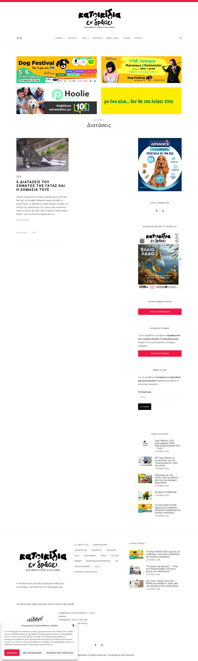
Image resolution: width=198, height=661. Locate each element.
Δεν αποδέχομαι (32, 652)
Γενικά (59, 38)
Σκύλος (72, 38)
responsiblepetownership (98, 561)
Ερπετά (139, 38)
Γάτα (84, 38)
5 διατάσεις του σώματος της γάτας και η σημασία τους (40, 186)
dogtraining (90, 555)
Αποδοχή (12, 652)
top (116, 561)
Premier (78, 561)
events (103, 555)
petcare (115, 555)
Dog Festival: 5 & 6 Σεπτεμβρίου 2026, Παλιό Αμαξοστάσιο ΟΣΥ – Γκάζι (167, 444)
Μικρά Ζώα (112, 38)
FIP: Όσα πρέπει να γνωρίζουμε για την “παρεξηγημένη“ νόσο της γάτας (166, 461)
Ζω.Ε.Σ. (98, 566)
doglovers (111, 550)
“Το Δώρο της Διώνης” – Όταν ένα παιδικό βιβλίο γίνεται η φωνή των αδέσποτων (162, 569)
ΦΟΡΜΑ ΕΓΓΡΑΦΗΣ (160, 353)
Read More (22, 220)
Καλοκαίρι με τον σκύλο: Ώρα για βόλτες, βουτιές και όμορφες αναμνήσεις (167, 479)
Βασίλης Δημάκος (82, 566)
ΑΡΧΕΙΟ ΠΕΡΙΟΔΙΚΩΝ (160, 311)
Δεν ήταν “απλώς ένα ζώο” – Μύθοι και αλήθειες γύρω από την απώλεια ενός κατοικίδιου (162, 583)
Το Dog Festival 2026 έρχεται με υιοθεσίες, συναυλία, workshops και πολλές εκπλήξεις (168, 509)
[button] (73, 625)
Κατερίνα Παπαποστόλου (86, 572)
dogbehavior (81, 550)
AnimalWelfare (100, 545)
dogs (77, 555)
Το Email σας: (144, 392)
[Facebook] (17, 38)
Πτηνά (127, 38)
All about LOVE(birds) (166, 492)
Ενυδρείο (98, 38)
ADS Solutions (127, 655)
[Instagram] (21, 38)
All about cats (82, 545)
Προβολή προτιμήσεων (59, 652)
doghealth (96, 550)
